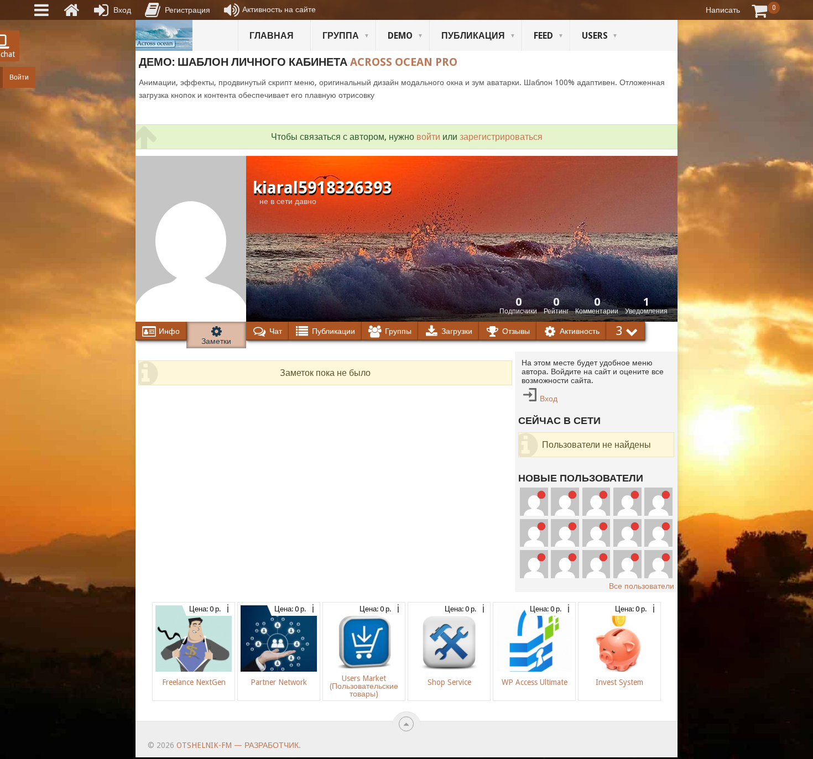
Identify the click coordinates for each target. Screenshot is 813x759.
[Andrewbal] (534, 564)
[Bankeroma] (565, 533)
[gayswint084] (534, 533)
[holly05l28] (627, 564)
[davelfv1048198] (658, 502)
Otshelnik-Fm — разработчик (237, 745)
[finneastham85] (534, 502)
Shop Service (449, 682)
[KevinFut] (627, 533)
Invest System (619, 682)
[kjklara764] (658, 564)
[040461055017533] (565, 564)
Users (595, 35)
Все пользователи (641, 586)
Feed (543, 35)
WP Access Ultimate (534, 682)
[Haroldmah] (596, 502)
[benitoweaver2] (565, 502)
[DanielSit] (658, 533)
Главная (271, 35)
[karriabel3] (596, 533)
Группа (340, 35)
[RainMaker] (627, 502)
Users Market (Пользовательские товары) (364, 686)
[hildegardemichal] (596, 564)
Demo (400, 35)
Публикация (473, 35)
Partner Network (279, 682)
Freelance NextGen (194, 682)
